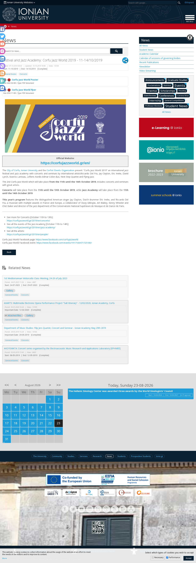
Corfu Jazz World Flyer (23, 89)
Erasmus (152, 90)
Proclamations (154, 85)
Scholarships (167, 90)
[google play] (123, 508)
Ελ (189, 2)
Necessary (158, 557)
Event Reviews (150, 95)
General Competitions (174, 100)
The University (40, 456)
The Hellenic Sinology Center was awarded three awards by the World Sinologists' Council (121, 390)
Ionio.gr (159, 456)
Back (9, 252)
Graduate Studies (177, 80)
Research (97, 456)
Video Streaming (147, 70)
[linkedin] (98, 508)
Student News (146, 49)
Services (84, 456)
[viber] (106, 508)
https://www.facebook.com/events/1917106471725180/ (64, 242)
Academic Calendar (148, 53)
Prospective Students (141, 456)
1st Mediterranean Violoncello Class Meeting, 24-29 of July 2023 (35, 278)
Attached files (14, 315)
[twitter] (73, 508)
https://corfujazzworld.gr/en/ (65, 163)
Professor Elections (153, 106)
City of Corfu (13, 170)
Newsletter (144, 66)
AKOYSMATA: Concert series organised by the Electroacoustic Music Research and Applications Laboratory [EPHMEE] (62, 348)
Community (57, 456)
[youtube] (81, 508)
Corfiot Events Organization (60, 170)
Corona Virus (183, 95)
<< (7, 385)
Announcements (154, 80)
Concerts (23, 74)
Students (121, 456)
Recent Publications (149, 62)
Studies (70, 456)
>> (58, 385)
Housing (182, 90)
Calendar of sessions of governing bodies (159, 58)
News (14, 26)
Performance (174, 557)
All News (143, 45)
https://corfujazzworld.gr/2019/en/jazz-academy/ (31, 227)
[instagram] (90, 508)
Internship (155, 100)
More (4, 558)
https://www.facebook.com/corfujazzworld (57, 239)
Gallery (9, 290)
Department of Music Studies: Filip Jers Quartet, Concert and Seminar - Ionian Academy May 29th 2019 (55, 327)
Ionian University (29, 170)
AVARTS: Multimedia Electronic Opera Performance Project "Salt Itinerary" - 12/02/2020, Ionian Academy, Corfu (59, 303)
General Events (10, 74)
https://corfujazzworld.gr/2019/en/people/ (27, 234)
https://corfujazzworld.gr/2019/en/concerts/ (28, 220)
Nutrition (167, 85)
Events (180, 85)
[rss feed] (114, 508)
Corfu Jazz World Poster (24, 79)
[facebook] (65, 508)
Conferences (166, 95)
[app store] (131, 508)
